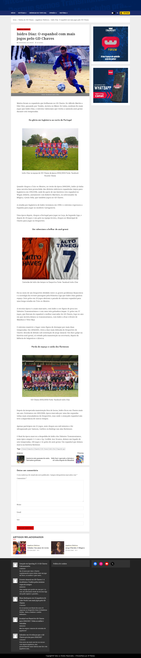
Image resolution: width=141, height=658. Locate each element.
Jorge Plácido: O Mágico (75, 548)
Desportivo (30, 449)
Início (13, 13)
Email (19, 512)
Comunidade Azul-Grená (26, 43)
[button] (117, 13)
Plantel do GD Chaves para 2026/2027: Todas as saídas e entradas (31, 621)
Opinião (52, 13)
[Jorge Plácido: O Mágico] (57, 547)
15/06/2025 (32, 550)
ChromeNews (80, 656)
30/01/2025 (70, 550)
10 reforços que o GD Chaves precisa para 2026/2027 (31, 636)
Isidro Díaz (52, 449)
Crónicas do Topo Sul (37, 13)
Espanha (37, 449)
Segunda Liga (61, 449)
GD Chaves (44, 449)
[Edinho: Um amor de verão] (19, 547)
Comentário (22, 478)
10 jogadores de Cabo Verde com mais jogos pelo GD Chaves (32, 600)
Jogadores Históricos (24, 29)
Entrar (126, 13)
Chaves (24, 449)
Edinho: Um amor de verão (38, 548)
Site (18, 520)
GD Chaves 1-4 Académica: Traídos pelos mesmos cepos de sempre (31, 582)
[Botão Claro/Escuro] (113, 13)
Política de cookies (60, 564)
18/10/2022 (40, 43)
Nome (19, 505)
